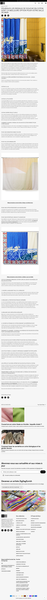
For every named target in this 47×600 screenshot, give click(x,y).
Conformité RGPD (20, 572)
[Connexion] (39, 3)
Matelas (18, 547)
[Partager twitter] (5, 15)
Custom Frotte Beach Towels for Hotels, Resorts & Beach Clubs (22, 589)
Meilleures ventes (20, 520)
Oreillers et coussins (21, 541)
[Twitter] (5, 531)
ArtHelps (3, 568)
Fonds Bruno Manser (6, 571)
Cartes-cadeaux (19, 555)
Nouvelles (33, 529)
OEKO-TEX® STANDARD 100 (21, 579)
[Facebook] (2, 531)
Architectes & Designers (36, 527)
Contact (33, 531)
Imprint (17, 568)
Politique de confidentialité (22, 566)
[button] (42, 3)
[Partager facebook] (2, 15)
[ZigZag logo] (2, 3)
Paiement (18, 570)
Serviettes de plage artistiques (23, 553)
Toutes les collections (21, 518)
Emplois (32, 520)
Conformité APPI (19, 574)
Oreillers (18, 549)
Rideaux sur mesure (20, 531)
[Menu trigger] (46, 3)
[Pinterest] (11, 531)
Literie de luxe (19, 522)
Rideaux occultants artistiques (23, 529)
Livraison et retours (20, 564)
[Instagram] (8, 531)
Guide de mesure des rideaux (22, 577)
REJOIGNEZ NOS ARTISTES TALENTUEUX (10, 487)
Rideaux (17, 527)
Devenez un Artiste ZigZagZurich (38, 522)
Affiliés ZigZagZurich (35, 525)
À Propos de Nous (35, 518)
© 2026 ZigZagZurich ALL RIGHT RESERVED (23, 598)
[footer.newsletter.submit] (43, 471)
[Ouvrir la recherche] (35, 3)
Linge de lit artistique (21, 525)
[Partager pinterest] (8, 15)
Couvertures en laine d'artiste (23, 537)
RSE (2, 563)
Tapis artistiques (20, 539)
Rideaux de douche (20, 551)
